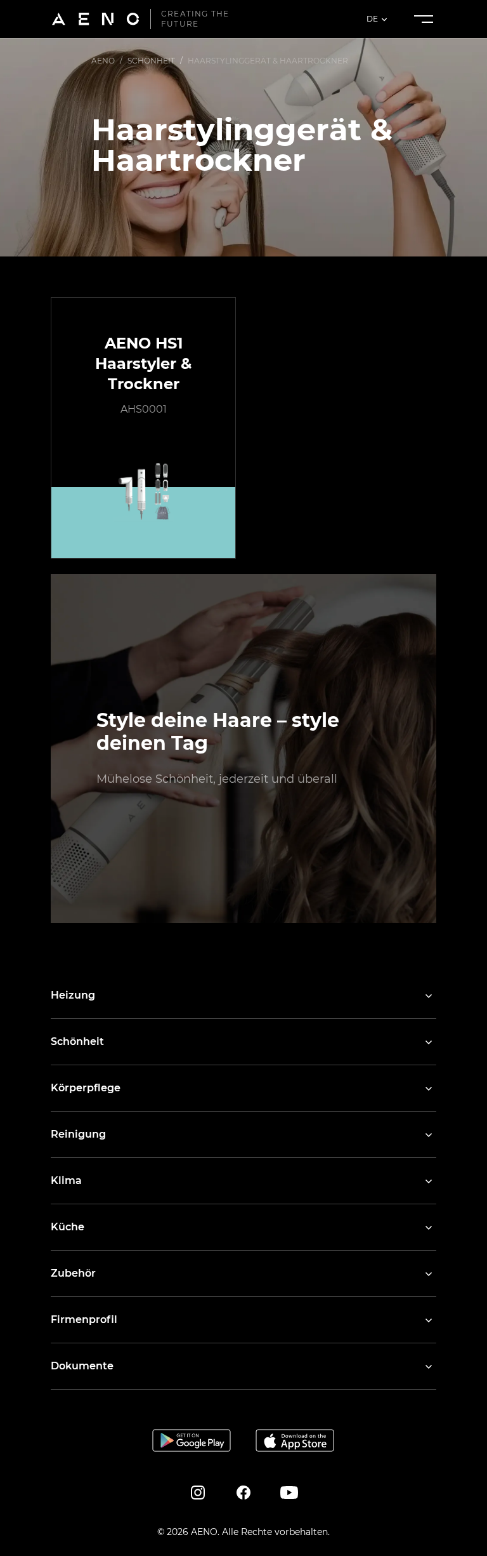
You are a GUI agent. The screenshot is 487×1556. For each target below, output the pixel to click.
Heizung (73, 995)
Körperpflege (85, 1088)
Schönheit (77, 1041)
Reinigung (78, 1134)
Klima (66, 1180)
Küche (67, 1227)
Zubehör (73, 1273)
